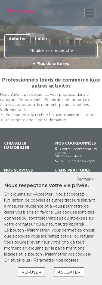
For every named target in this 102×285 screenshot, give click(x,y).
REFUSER (31, 272)
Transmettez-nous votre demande (35, 120)
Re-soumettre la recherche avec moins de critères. (50, 114)
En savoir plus (17, 260)
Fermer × (85, 179)
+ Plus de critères (51, 63)
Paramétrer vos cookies (55, 260)
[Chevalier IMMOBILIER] (22, 13)
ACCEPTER (69, 272)
